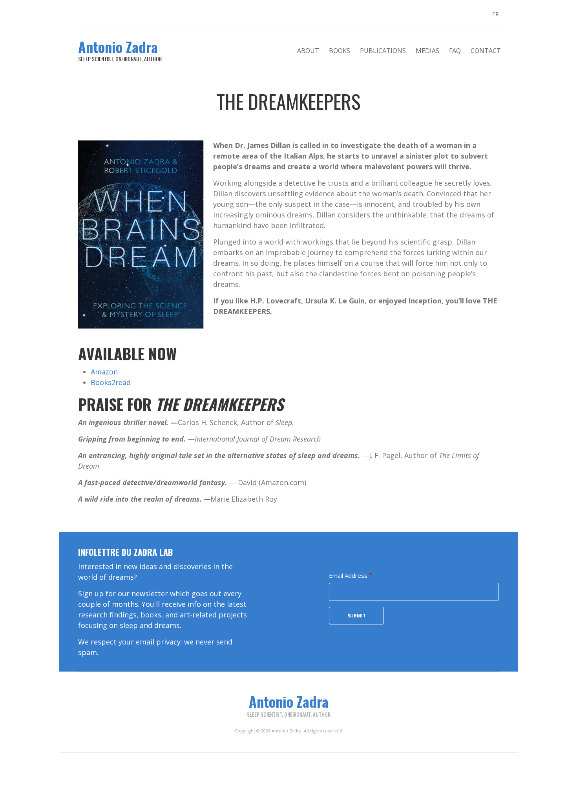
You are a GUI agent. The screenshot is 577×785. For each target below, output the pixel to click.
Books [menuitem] (339, 50)
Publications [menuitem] (383, 50)
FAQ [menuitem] (455, 50)
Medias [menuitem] (427, 50)
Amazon (104, 371)
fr (495, 14)
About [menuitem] (308, 50)
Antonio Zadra (118, 46)
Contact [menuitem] (486, 50)
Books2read (111, 382)
